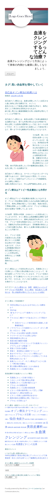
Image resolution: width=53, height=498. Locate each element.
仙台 (12, 418)
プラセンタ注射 (23, 414)
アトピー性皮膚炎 (16, 289)
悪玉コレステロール (29, 423)
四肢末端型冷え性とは (18, 338)
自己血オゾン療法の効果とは (21, 92)
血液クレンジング (40, 287)
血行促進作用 (32, 438)
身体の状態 (44, 438)
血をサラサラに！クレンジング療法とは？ (26, 353)
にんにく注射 (38, 407)
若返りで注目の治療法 (18, 348)
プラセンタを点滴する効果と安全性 (23, 333)
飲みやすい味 (12, 441)
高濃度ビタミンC (39, 441)
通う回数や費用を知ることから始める (24, 366)
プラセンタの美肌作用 (18, 385)
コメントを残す (39, 292)
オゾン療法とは (20, 287)
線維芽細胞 (17, 427)
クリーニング (33, 411)
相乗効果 (10, 427)
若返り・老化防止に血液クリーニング (24, 351)
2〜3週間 (7, 407)
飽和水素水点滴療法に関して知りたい (24, 398)
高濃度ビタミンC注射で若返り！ (22, 377)
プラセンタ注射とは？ (18, 400)
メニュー (10, 74)
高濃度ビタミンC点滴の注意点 (21, 369)
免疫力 (20, 419)
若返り (33, 432)
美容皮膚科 (35, 426)
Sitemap (13, 310)
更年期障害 (38, 423)
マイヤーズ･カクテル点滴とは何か (23, 335)
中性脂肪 (43, 415)
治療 (44, 423)
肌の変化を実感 (11, 432)
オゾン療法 (29, 289)
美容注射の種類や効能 (18, 341)
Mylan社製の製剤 (23, 407)
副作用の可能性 (30, 419)
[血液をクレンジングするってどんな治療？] (19, 41)
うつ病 (31, 407)
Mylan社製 (14, 407)
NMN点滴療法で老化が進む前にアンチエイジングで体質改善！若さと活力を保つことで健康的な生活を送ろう (26, 456)
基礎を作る (10, 423)
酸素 (6, 441)
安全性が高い (18, 423)
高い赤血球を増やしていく (22, 292)
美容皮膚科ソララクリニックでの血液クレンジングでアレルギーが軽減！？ (29, 344)
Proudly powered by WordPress (16, 488)
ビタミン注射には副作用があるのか (23, 395)
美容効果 (23, 427)
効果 (30, 287)
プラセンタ (11, 415)
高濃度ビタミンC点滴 (26, 444)
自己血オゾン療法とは (23, 432)
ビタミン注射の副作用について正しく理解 (26, 390)
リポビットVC (35, 415)
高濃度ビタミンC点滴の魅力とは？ (23, 382)
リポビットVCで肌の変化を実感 (22, 380)
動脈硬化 (41, 419)
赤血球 (38, 438)
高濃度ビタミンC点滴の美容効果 (22, 388)
